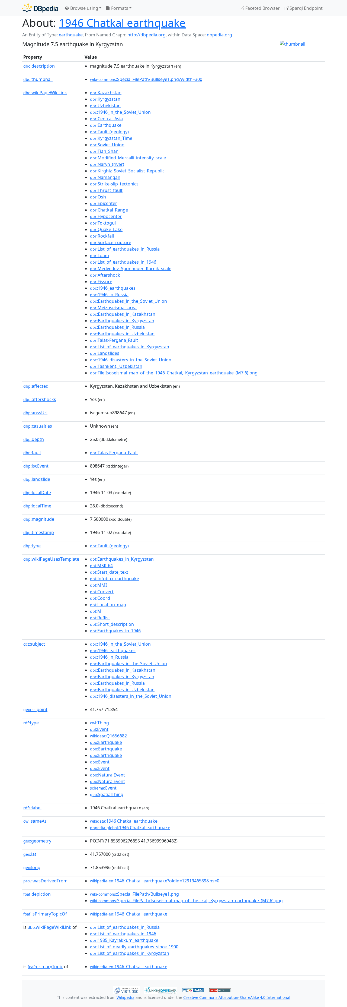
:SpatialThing (106, 794)
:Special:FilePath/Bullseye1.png (134, 894)
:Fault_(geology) (109, 132)
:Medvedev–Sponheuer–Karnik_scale (130, 269)
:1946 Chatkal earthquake (124, 821)
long (31, 867)
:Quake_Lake (106, 229)
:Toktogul (103, 223)
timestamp (38, 532)
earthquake (71, 35)
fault (32, 453)
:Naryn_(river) (107, 164)
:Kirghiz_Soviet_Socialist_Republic (127, 171)
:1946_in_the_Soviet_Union (120, 112)
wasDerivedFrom (45, 881)
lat (29, 854)
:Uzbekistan (105, 106)
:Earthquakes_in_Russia (117, 327)
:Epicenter (103, 203)
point (35, 709)
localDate (37, 492)
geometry (37, 841)
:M (95, 611)
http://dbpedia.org (146, 35)
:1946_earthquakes (113, 288)
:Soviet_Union (107, 145)
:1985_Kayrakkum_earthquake (124, 940)
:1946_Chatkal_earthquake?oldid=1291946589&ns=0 (154, 881)
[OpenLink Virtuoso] (126, 990)
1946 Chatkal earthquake (122, 22)
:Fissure (101, 282)
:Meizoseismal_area (113, 308)
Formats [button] (119, 8)
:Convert (102, 592)
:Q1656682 (108, 736)
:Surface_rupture (110, 242)
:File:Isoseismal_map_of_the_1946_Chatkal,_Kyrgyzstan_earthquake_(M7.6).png (174, 373)
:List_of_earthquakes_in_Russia (125, 249)
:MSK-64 (101, 566)
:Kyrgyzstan (105, 99)
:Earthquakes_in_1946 (115, 631)
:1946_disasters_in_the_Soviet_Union (130, 360)
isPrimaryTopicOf (45, 914)
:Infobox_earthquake (114, 579)
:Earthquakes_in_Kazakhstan (122, 314)
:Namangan (105, 177)
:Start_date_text (109, 572)
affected (36, 386)
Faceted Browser (262, 8)
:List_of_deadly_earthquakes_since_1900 (134, 947)
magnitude (38, 519)
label (32, 808)
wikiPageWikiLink (45, 93)
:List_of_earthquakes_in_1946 (123, 262)
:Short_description (112, 624)
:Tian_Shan (104, 151)
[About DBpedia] (40, 8)
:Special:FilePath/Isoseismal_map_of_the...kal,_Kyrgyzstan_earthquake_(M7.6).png (186, 901)
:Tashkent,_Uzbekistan (116, 366)
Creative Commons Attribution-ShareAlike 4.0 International (236, 997)
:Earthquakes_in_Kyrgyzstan (122, 321)
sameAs (35, 821)
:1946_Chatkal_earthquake (128, 914)
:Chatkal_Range (109, 210)
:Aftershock (105, 275)
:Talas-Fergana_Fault (114, 340)
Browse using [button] (83, 8)
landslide (36, 479)
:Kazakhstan (105, 93)
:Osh (98, 197)
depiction (37, 894)
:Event (99, 729)
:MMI (98, 585)
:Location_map (108, 605)
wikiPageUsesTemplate (51, 559)
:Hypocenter (106, 216)
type (32, 546)
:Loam (99, 255)
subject (34, 644)
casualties (37, 426)
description (39, 66)
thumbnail (38, 79)
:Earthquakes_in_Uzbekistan (122, 334)
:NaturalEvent (107, 775)
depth (33, 439)
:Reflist (100, 618)
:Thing (99, 723)
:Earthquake (105, 125)
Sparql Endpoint (305, 8)
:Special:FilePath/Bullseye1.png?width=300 (146, 79)
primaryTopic (45, 967)
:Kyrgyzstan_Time (111, 138)
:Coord (100, 598)
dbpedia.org (219, 35)
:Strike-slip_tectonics (114, 184)
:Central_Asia (106, 119)
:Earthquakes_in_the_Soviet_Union (128, 301)
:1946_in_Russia (109, 295)
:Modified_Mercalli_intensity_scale (128, 158)
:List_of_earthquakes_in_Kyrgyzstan (129, 347)
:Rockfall (102, 236)
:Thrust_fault (106, 190)
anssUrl (35, 413)
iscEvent (36, 466)
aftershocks (39, 399)
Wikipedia (125, 997)
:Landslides (104, 353)
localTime (37, 506)
